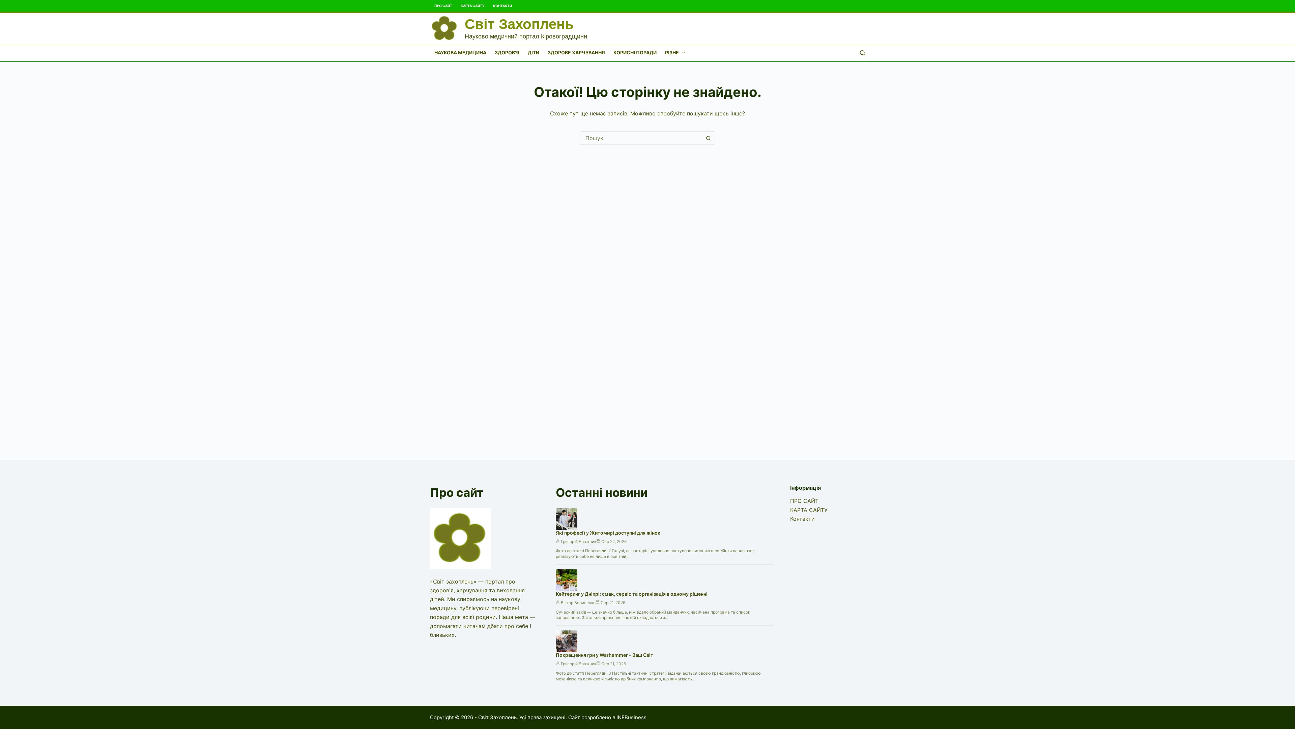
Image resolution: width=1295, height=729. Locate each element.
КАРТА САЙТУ (473, 6)
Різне (672, 52)
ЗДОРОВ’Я (507, 52)
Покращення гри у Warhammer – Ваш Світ (604, 655)
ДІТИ (533, 52)
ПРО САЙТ (443, 6)
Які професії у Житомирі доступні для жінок (608, 533)
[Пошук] (862, 52)
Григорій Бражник (578, 541)
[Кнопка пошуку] (708, 138)
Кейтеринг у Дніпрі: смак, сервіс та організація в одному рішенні (632, 594)
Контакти (502, 6)
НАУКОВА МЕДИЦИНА (460, 52)
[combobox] (641, 138)
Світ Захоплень (519, 24)
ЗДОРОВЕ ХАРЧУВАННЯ (576, 52)
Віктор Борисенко (578, 602)
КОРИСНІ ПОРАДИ (635, 52)
